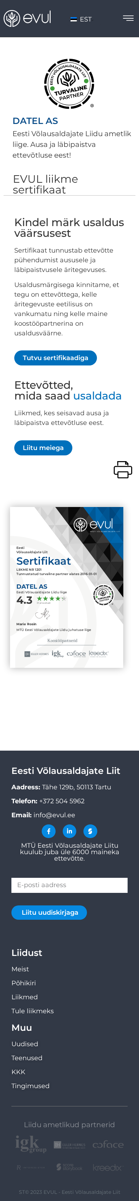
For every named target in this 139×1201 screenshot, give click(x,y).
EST (85, 19)
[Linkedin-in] (69, 831)
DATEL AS (35, 120)
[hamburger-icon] (128, 19)
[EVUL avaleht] (27, 18)
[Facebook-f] (48, 831)
